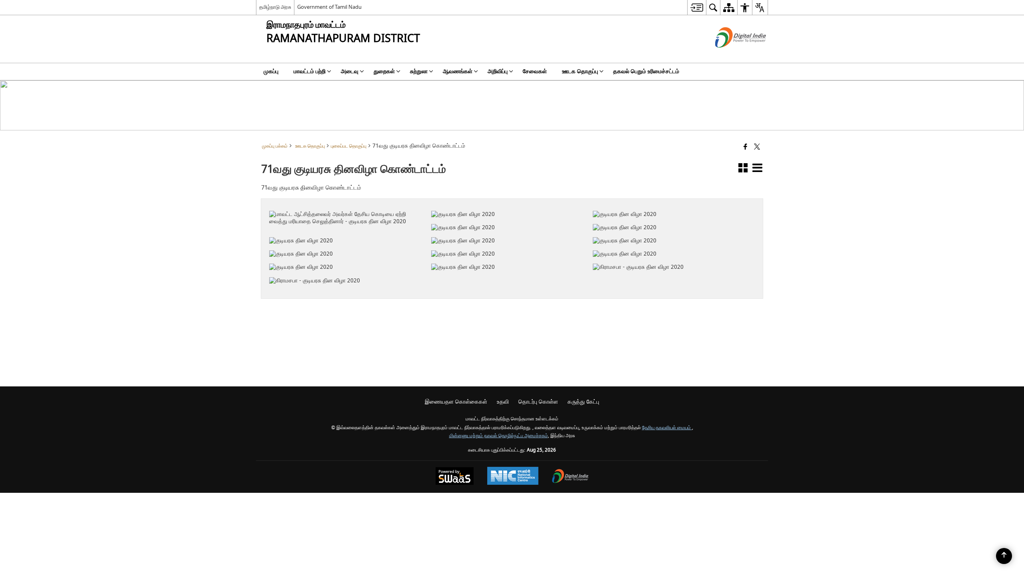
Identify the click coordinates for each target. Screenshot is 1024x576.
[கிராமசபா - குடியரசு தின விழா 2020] (669, 255)
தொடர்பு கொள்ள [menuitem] (538, 402)
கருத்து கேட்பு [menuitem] (583, 402)
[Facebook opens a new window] (502, 279)
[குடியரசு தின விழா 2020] (507, 201)
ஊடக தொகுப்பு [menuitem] (580, 71)
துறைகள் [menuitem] (384, 71)
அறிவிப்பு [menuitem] (498, 71)
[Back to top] (1004, 556)
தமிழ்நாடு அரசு (275, 7)
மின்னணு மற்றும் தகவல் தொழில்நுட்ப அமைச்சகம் (498, 435)
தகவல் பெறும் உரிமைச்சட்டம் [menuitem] (646, 71)
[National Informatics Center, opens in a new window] (512, 477)
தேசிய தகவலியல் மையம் (667, 427)
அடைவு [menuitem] (349, 71)
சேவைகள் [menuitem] (535, 71)
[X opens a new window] (513, 279)
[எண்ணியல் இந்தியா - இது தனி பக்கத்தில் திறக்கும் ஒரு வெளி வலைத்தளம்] (730, 54)
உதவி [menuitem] (503, 402)
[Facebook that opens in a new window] (745, 147)
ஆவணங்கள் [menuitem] (457, 71)
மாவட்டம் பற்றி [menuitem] (310, 71)
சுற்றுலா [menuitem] (419, 71)
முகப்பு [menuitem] (271, 71)
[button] (743, 169)
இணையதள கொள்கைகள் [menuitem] (456, 402)
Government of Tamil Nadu (329, 7)
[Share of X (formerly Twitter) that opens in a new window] (757, 147)
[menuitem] (696, 7)
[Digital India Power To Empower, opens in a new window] (570, 477)
